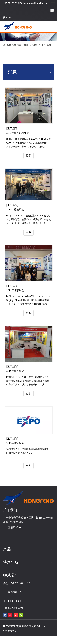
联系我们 (13, 592)
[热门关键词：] (52, 10)
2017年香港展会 (15, 443)
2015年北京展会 (15, 290)
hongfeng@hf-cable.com (35, 3)
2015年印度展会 (15, 371)
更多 (28, 155)
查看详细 (13, 527)
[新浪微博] (10, 615)
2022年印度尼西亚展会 (19, 133)
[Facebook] (5, 615)
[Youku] (16, 615)
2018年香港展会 (15, 209)
